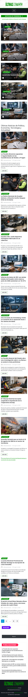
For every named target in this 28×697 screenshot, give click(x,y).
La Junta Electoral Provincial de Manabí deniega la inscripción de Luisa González (12, 562)
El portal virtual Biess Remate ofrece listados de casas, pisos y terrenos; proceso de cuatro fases (14, 603)
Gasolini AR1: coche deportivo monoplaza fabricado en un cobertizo (13, 94)
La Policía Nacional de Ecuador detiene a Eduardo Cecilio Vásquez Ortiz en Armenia (12, 32)
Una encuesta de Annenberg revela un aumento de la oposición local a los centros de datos (13, 319)
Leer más (4, 170)
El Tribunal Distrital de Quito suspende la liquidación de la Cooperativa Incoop (11, 400)
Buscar (6, 627)
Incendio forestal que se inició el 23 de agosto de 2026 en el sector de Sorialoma (13, 441)
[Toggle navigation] (14, 10)
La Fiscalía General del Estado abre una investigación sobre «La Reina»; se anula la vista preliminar (13, 360)
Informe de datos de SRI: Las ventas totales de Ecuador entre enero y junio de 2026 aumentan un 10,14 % (13, 113)
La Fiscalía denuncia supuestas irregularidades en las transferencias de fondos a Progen (12, 55)
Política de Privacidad (12, 688)
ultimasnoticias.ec (18, 692)
